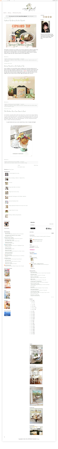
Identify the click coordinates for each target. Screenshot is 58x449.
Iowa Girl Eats (7, 233)
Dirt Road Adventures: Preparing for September (39, 290)
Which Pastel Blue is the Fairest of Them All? (38, 279)
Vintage (26, 162)
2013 (32, 327)
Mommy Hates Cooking (9, 237)
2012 (32, 329)
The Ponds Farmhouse (35, 289)
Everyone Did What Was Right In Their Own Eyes (39, 287)
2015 (32, 324)
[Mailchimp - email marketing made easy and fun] (48, 229)
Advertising (9, 12)
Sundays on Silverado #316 (35, 295)
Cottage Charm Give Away (13, 210)
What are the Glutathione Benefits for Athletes (13, 261)
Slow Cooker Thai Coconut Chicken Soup (12, 240)
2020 (32, 317)
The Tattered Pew (34, 272)
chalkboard (11, 105)
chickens (8, 162)
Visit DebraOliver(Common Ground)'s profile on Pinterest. (40, 236)
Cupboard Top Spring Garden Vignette (14, 20)
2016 (32, 323)
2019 (32, 318)
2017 (32, 321)
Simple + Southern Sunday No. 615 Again (38, 275)
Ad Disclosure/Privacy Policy (17, 12)
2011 (32, 330)
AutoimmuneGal (8, 265)
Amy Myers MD (8, 260)
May (33, 301)
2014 (32, 326)
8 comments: (22, 161)
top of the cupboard (8, 106)
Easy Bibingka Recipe (8, 253)
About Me (5, 12)
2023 (32, 312)
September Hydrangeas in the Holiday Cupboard (17, 196)
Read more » (6, 56)
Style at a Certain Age (34, 276)
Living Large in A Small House (36, 281)
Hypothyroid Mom (8, 254)
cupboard (25, 105)
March (33, 306)
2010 (32, 332)
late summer (12, 162)
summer (16, 162)
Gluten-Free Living (8, 262)
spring (36, 105)
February (33, 307)
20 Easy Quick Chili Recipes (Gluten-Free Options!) (14, 238)
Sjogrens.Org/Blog (8, 244)
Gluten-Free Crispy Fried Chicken (11, 263)
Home (19, 165)
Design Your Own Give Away (14, 191)
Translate (37, 247)
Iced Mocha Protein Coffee (9, 243)
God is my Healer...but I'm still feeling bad (41, 264)
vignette (12, 106)
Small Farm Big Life (8, 242)
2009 (32, 333)
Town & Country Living (35, 283)
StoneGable (32, 287)
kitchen (33, 105)
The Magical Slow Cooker (9, 240)
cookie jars (21, 105)
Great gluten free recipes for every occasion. (13, 235)
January (33, 309)
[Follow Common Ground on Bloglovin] (32, 250)
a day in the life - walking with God (37, 263)
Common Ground (34, 257)
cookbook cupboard (16, 105)
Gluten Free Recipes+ (9, 252)
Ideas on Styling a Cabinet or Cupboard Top (16, 177)
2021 (32, 315)
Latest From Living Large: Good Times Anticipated (39, 282)
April (8, 105)
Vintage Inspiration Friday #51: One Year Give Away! (18, 205)
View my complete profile (37, 241)
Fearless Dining (8, 258)
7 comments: (22, 104)
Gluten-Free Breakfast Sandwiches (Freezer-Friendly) (14, 233)
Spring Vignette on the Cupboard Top (14, 66)
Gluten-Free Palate (8, 250)
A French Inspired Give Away (14, 173)
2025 (32, 300)
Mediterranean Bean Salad (9, 248)
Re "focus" (10, 182)
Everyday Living (34, 274)
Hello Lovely (33, 279)
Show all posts (30, 16)
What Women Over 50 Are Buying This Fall (38, 277)
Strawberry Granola (8, 236)
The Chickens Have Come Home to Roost (15, 111)
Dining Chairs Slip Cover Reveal (14, 187)
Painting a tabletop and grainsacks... (15, 214)
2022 (32, 314)
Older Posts (36, 165)
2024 (32, 311)
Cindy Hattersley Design (35, 291)
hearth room (29, 105)
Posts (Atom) (11, 169)
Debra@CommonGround (38, 239)
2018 (32, 320)
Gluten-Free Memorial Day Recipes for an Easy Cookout (14, 251)
